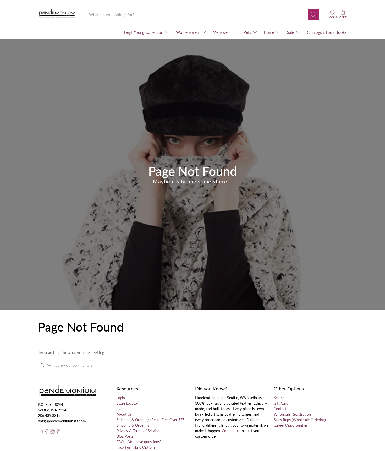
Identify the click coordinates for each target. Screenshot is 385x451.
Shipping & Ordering (133, 425)
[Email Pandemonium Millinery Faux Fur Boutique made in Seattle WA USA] (40, 432)
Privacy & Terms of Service (138, 430)
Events (122, 408)
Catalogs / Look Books (327, 32)
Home (269, 32)
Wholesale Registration (292, 414)
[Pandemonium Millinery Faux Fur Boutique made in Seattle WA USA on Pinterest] (58, 432)
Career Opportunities (291, 425)
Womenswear (188, 32)
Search (279, 397)
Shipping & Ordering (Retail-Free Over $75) (151, 419)
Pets (247, 32)
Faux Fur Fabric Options (136, 447)
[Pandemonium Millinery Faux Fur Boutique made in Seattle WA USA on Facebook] (46, 432)
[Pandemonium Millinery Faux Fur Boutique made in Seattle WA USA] (57, 14)
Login (121, 397)
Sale (290, 32)
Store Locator (127, 403)
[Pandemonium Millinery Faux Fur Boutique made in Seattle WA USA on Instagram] (52, 432)
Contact (280, 408)
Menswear (222, 32)
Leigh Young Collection (143, 32)
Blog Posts (125, 436)
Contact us (230, 430)
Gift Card (281, 403)
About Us (124, 414)
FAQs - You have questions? (139, 441)
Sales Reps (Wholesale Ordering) (300, 419)
